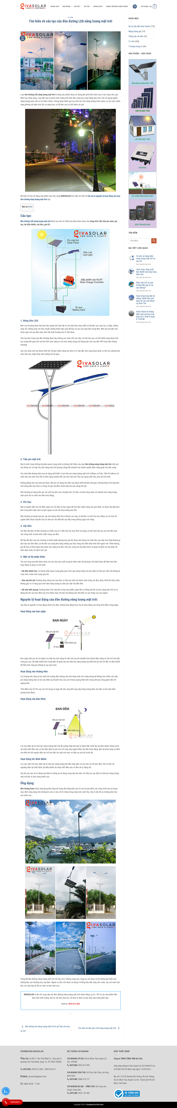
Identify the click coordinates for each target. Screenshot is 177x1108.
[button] (135, 6)
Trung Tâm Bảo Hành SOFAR (117, 6)
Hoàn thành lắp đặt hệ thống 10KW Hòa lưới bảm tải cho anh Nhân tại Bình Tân (145, 300)
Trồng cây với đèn (136, 36)
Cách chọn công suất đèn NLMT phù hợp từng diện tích (146, 272)
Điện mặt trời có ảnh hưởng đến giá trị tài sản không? (144, 285)
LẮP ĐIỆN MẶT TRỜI (142, 139)
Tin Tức (87, 6)
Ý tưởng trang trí (135, 46)
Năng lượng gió (135, 31)
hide (30, 207)
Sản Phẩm (66, 6)
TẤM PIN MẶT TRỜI (142, 111)
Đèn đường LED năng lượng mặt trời (35, 221)
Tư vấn (70, 17)
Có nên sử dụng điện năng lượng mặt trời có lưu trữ (145, 258)
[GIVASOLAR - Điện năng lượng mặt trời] (33, 6)
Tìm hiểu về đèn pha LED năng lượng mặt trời (97, 1028)
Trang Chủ (54, 6)
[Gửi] (154, 240)
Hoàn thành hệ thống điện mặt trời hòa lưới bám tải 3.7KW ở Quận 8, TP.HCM (145, 315)
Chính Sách (97, 6)
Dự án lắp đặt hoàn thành (139, 26)
